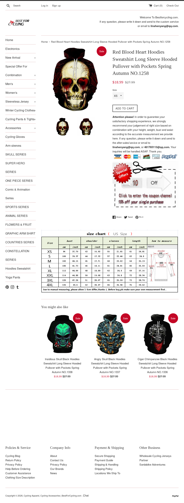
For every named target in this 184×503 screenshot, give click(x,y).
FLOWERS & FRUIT (18, 224)
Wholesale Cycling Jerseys (155, 456)
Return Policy (13, 460)
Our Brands (57, 469)
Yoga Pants (12, 277)
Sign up (56, 5)
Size (114, 89)
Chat (86, 495)
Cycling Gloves (15, 137)
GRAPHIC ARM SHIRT (20, 233)
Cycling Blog (12, 456)
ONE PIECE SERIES (19, 181)
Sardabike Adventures (152, 464)
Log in (44, 5)
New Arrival (20, 57)
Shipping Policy (104, 469)
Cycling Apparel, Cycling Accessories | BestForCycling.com (53, 495)
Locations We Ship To (107, 473)
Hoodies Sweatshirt (17, 268)
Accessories (20, 128)
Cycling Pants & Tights (20, 119)
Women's (20, 93)
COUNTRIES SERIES (19, 242)
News (53, 473)
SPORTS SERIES (17, 207)
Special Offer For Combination (20, 70)
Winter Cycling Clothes (20, 110)
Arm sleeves (13, 145)
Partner (143, 460)
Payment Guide (104, 460)
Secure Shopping (105, 456)
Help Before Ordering (17, 469)
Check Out (173, 5)
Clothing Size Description (20, 477)
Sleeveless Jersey (20, 101)
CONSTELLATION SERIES (17, 255)
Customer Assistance (18, 473)
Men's (20, 84)
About (53, 456)
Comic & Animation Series (17, 193)
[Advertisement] (92, 420)
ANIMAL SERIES (16, 216)
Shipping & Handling (106, 464)
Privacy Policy (13, 464)
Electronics (12, 49)
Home (9, 40)
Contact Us (56, 460)
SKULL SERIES (15, 154)
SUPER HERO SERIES (15, 167)
